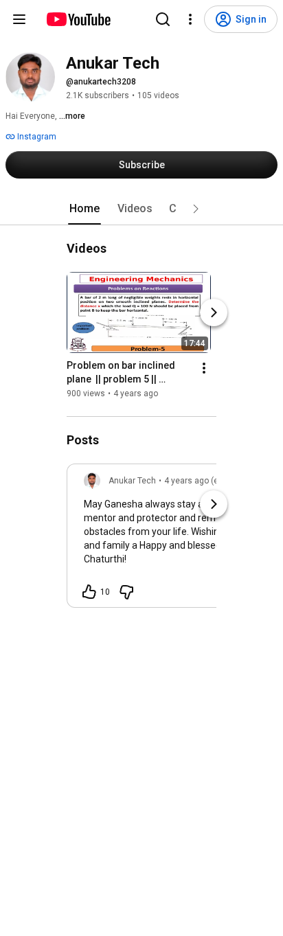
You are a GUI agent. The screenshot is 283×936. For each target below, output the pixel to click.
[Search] (163, 19)
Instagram (35, 136)
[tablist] (141, 208)
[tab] (84, 208)
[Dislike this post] (126, 592)
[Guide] (19, 19)
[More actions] (204, 368)
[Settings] (190, 19)
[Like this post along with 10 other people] (89, 592)
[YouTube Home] (78, 19)
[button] (195, 208)
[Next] (213, 312)
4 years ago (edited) (202, 481)
